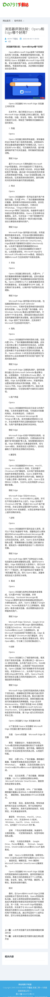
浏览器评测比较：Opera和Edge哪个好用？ (24, 31)
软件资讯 (18, 20)
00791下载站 (13, 38)
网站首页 (7, 20)
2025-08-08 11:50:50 (31, 38)
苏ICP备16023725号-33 (25, 994)
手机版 (29, 984)
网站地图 (22, 984)
